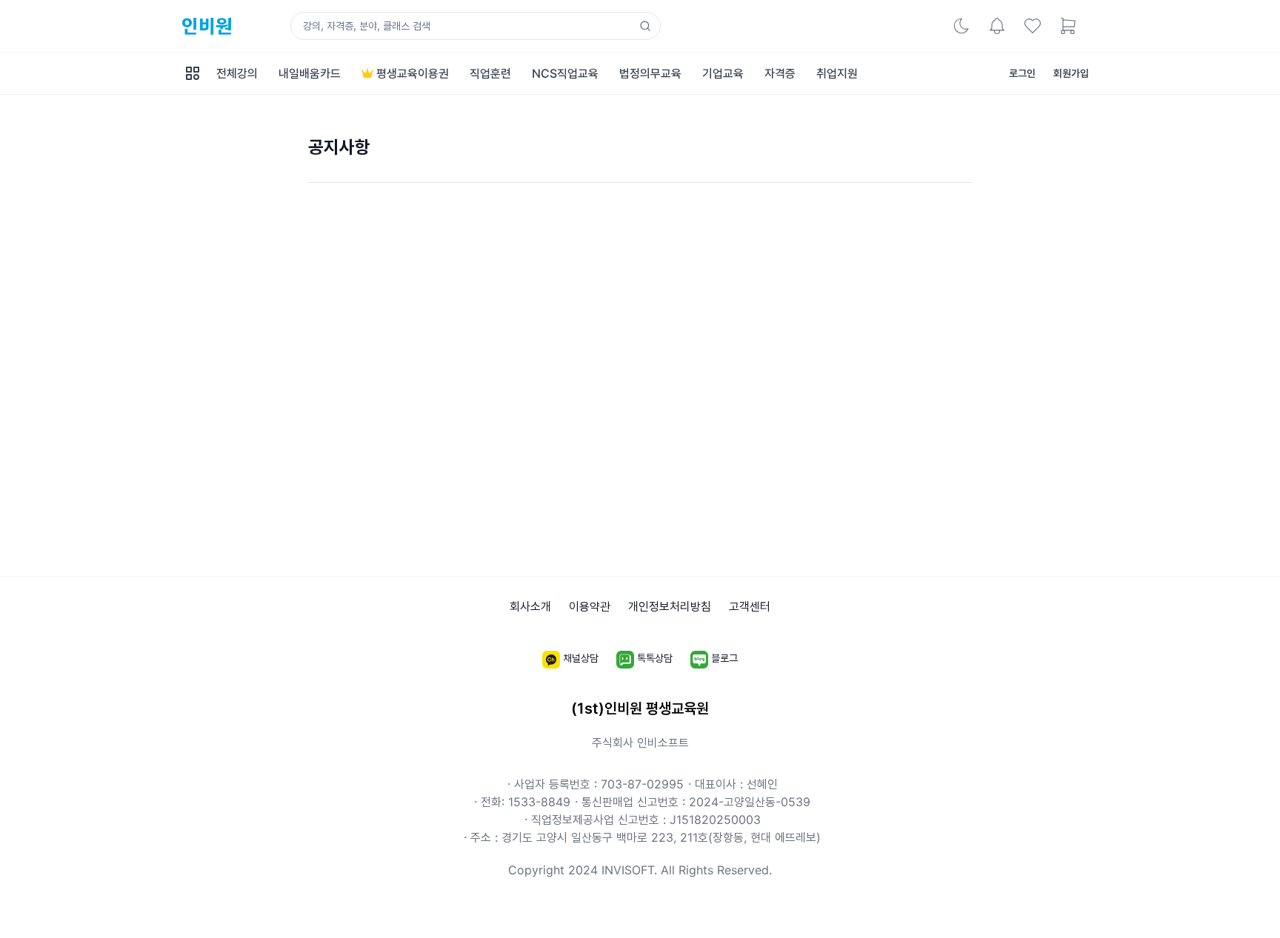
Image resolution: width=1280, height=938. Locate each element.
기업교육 (723, 73)
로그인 (1022, 73)
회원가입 (1071, 73)
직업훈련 (490, 73)
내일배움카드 (310, 73)
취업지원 (837, 73)
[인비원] (205, 26)
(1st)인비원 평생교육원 (640, 708)
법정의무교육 (650, 73)
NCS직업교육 (565, 73)
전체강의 (237, 73)
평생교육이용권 (412, 73)
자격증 (780, 73)
